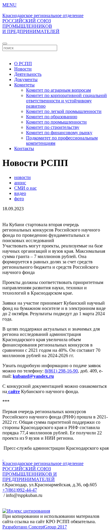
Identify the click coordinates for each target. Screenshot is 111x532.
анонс (20, 182)
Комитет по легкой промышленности (64, 111)
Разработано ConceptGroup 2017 (34, 526)
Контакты (24, 148)
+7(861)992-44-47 (19, 489)
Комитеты (24, 84)
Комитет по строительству (52, 127)
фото (19, 198)
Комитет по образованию (51, 116)
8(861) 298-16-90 (61, 370)
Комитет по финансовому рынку (59, 132)
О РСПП (23, 63)
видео (20, 193)
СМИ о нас (25, 188)
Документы (26, 79)
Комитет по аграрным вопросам (58, 90)
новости (22, 177)
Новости (23, 68)
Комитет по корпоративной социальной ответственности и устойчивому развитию (66, 101)
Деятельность (27, 74)
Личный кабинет (55, 53)
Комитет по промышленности (56, 121)
